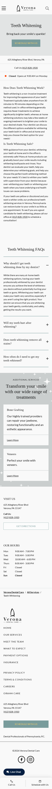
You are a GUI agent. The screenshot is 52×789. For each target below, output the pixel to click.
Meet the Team (13, 641)
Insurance (10, 662)
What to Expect (14, 648)
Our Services (12, 634)
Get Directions (26, 526)
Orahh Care (11, 693)
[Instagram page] (30, 759)
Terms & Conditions (17, 679)
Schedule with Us (26, 43)
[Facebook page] (21, 759)
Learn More (12, 440)
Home (7, 627)
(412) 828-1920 (30, 67)
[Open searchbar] (47, 8)
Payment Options (15, 655)
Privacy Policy (14, 672)
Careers (9, 686)
